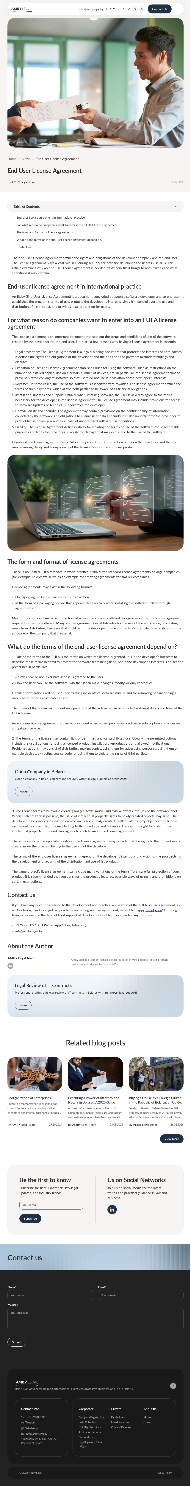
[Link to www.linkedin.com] (112, 1209)
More (24, 791)
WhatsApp (31, 1428)
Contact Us (159, 9)
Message (13, 1305)
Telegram (30, 1422)
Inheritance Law (120, 1422)
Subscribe (30, 1218)
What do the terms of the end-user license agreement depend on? (59, 240)
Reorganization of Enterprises (29, 1098)
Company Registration (91, 1417)
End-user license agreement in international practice (51, 217)
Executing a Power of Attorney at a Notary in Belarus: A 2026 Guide (93, 1100)
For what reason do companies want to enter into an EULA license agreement (67, 225)
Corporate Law (87, 1437)
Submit (16, 1342)
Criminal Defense (121, 1427)
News (26, 158)
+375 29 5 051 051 (118, 9)
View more (172, 1139)
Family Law (117, 1417)
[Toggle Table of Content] (175, 206)
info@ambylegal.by (91, 9)
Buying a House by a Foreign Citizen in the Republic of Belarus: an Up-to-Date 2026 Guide (155, 1100)
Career (147, 1422)
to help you (153, 910)
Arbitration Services (90, 1432)
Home (12, 158)
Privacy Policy (164, 1472)
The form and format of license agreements (45, 232)
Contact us (24, 247)
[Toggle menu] (177, 9)
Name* (12, 1287)
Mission (147, 1417)
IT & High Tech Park (90, 1427)
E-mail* (102, 1287)
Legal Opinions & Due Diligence (91, 1444)
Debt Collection (87, 1422)
